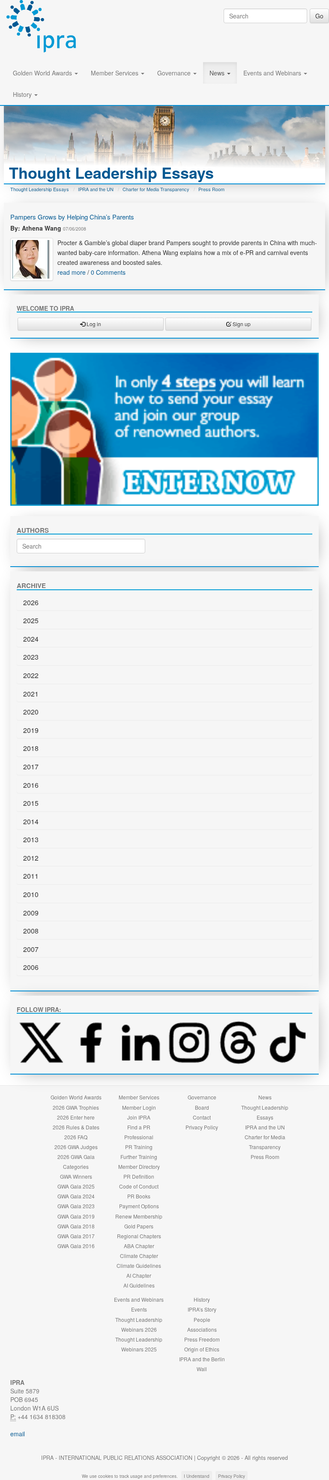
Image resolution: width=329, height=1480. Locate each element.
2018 (31, 748)
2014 (31, 821)
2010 (31, 894)
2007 (31, 949)
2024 (31, 639)
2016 (31, 785)
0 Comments (108, 272)
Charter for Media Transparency (156, 189)
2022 (31, 675)
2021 (31, 694)
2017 (31, 767)
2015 (31, 803)
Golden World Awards (43, 73)
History (23, 94)
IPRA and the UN (96, 189)
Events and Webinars (273, 73)
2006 (31, 967)
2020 (31, 712)
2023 (31, 657)
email (17, 1433)
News (217, 73)
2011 (31, 876)
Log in (93, 323)
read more (71, 272)
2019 (31, 730)
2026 (31, 602)
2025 (31, 620)
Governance (174, 73)
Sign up (241, 323)
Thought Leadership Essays (39, 189)
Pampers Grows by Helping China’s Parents (72, 216)
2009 (31, 913)
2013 (31, 839)
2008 (31, 931)
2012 (31, 858)
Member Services (115, 73)
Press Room (211, 189)
